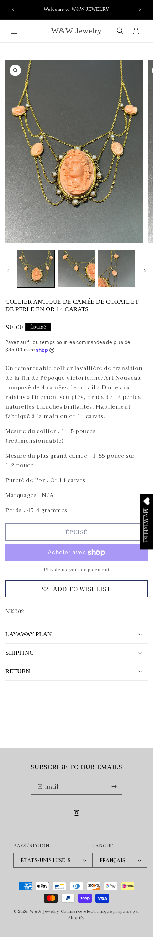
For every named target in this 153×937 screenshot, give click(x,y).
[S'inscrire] (114, 786)
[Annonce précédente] (13, 9)
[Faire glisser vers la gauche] (8, 270)
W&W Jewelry (44, 911)
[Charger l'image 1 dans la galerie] (35, 268)
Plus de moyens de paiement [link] (77, 569)
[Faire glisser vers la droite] (145, 270)
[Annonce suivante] (140, 9)
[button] (14, 31)
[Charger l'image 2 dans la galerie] (76, 268)
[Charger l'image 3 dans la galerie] (116, 268)
